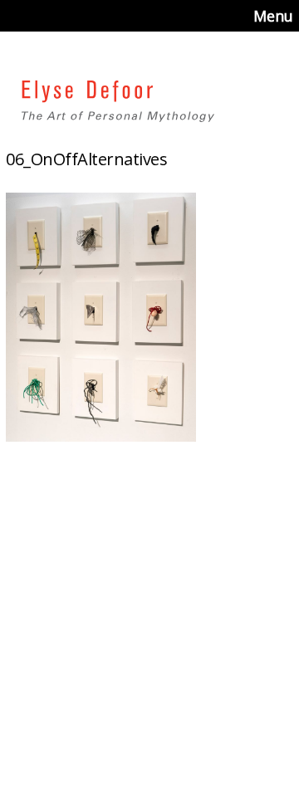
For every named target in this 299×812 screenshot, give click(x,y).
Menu (273, 16)
